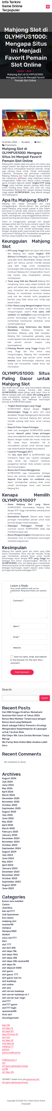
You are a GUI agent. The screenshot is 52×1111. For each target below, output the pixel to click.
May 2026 (7, 788)
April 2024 (7, 865)
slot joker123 (8, 1031)
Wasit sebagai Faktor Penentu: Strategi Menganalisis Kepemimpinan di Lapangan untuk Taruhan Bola (24, 728)
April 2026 (7, 791)
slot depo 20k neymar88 (15, 961)
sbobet (6, 934)
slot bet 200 (9, 948)
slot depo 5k (9, 964)
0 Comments (10, 145)
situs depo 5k (8, 1043)
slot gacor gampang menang (15, 1066)
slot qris (6, 988)
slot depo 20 (7, 1040)
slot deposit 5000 (11, 968)
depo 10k (6, 1025)
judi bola (5, 1049)
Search (7, 689)
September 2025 (11, 808)
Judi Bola (7, 908)
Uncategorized (10, 1018)
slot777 (6, 1001)
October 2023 (9, 878)
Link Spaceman (10, 914)
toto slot (7, 1014)
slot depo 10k (9, 951)
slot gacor (7, 971)
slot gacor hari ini (11, 978)
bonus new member (13, 901)
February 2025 (10, 831)
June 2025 (8, 818)
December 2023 (10, 871)
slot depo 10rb (10, 954)
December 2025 (10, 798)
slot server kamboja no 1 (15, 994)
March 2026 (8, 795)
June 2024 (8, 858)
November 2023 (10, 875)
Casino (6, 904)
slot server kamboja (13, 991)
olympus (6, 928)
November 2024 (11, 841)
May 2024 (7, 861)
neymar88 (7, 924)
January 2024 (9, 868)
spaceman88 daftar (11, 1053)
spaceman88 (9, 1011)
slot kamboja (9, 981)
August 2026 (9, 778)
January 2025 (9, 835)
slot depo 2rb (8, 1072)
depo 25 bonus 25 (10, 1034)
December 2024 (11, 838)
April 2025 (7, 825)
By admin (26, 142)
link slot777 (8, 911)
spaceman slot (32, 1079)
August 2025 (9, 811)
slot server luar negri (13, 998)
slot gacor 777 (10, 974)
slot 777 (6, 944)
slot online (8, 984)
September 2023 (11, 881)
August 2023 (9, 885)
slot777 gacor (9, 1004)
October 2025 (9, 805)
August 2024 (9, 851)
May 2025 (7, 821)
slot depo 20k (9, 958)
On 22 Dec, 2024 (9, 142)
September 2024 (11, 848)
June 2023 (8, 888)
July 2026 (7, 781)
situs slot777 (9, 938)
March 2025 (8, 828)
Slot (29, 71)
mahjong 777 (8, 1046)
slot (20, 176)
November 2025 (10, 801)
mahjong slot (9, 921)
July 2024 (7, 855)
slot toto (6, 1037)
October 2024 (9, 845)
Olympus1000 (9, 931)
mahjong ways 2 (9, 1060)
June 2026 (8, 785)
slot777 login (9, 1008)
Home (20, 71)
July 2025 (7, 815)
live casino (8, 918)
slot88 (5, 1069)
